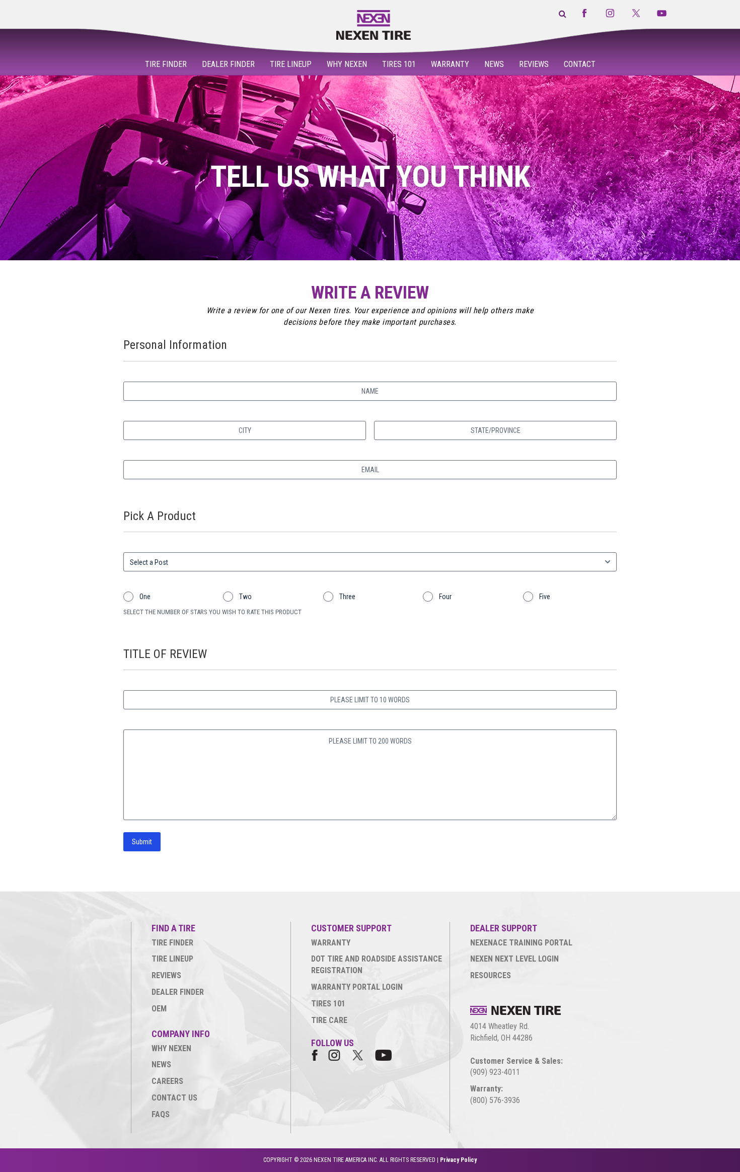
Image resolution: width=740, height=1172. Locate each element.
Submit (142, 842)
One (145, 597)
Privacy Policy (458, 1159)
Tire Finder (166, 64)
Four (445, 597)
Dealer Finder (228, 64)
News (494, 64)
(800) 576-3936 (495, 1100)
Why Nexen (347, 64)
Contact (580, 64)
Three (347, 597)
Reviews (534, 64)
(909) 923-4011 (495, 1072)
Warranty (450, 64)
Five (544, 597)
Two (245, 597)
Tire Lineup (291, 64)
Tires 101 (399, 64)
